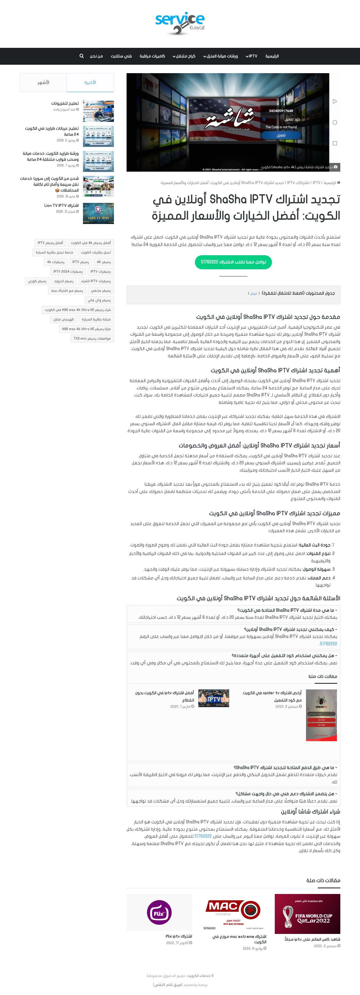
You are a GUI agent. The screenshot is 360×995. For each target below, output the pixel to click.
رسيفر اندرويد (63, 281)
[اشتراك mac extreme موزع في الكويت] (233, 912)
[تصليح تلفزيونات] (98, 111)
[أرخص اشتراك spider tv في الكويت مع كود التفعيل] (321, 715)
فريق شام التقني (168, 985)
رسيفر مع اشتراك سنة (67, 290)
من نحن (96, 56)
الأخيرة (90, 82)
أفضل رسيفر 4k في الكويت (91, 243)
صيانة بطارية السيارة (96, 319)
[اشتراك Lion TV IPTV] (98, 213)
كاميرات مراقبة (152, 56)
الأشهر (43, 82)
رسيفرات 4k (55, 262)
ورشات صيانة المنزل (222, 56)
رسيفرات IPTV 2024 (68, 271)
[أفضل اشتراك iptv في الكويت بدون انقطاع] (213, 698)
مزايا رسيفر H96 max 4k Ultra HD (86, 329)
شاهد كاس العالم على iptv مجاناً (312, 939)
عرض (253, 293)
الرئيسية (272, 56)
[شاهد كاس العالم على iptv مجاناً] (307, 914)
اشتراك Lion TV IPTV (61, 205)
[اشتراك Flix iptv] (159, 912)
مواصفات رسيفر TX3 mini (92, 338)
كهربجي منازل (63, 319)
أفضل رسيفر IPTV (50, 243)
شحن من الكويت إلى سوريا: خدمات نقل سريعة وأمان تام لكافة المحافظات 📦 (49, 184)
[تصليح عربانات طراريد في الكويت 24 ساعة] (98, 136)
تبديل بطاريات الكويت (96, 252)
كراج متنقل (185, 56)
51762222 (328, 644)
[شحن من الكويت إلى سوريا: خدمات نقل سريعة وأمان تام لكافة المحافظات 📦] (98, 186)
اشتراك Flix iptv (178, 936)
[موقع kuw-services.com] (180, 24)
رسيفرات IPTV (101, 271)
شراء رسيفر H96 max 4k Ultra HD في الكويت (78, 310)
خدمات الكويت (198, 976)
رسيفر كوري (37, 281)
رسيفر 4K (104, 262)
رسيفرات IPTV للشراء (96, 281)
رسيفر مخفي (101, 290)
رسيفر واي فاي (99, 300)
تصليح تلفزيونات (65, 103)
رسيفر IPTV (80, 262)
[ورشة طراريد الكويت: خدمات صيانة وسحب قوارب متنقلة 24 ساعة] (98, 161)
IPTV (253, 56)
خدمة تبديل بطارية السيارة (54, 252)
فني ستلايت (121, 56)
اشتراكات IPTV (298, 183)
